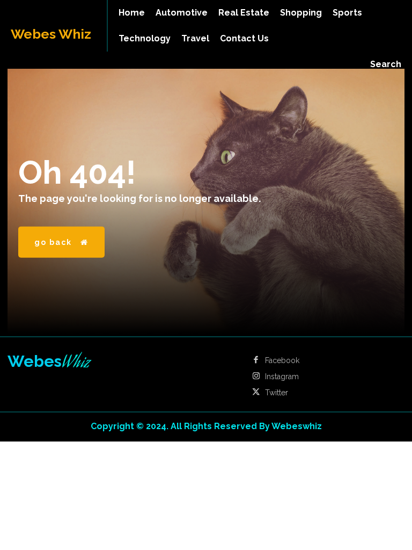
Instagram (282, 376)
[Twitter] (256, 393)
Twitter (276, 392)
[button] (385, 64)
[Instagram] (256, 376)
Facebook (282, 360)
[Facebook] (256, 360)
